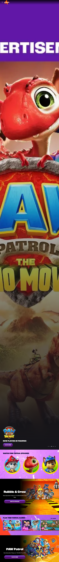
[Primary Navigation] (2, 2)
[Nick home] (6, 2)
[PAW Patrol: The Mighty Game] (31, 525)
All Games (53, 518)
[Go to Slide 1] (48, 446)
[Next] (57, 464)
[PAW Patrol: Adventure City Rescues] (12, 525)
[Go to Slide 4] (53, 446)
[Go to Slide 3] (51, 446)
